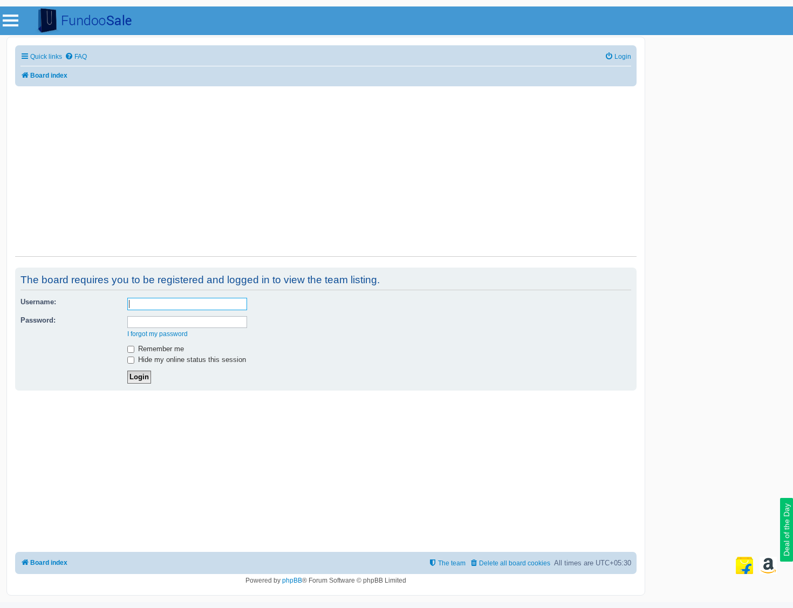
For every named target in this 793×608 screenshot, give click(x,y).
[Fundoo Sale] (80, 20)
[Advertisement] (326, 164)
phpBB (292, 580)
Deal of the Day (786, 529)
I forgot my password (157, 334)
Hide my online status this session (191, 360)
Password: (38, 320)
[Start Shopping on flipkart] (744, 565)
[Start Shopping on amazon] (768, 565)
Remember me (160, 349)
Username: (38, 302)
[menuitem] (76, 57)
